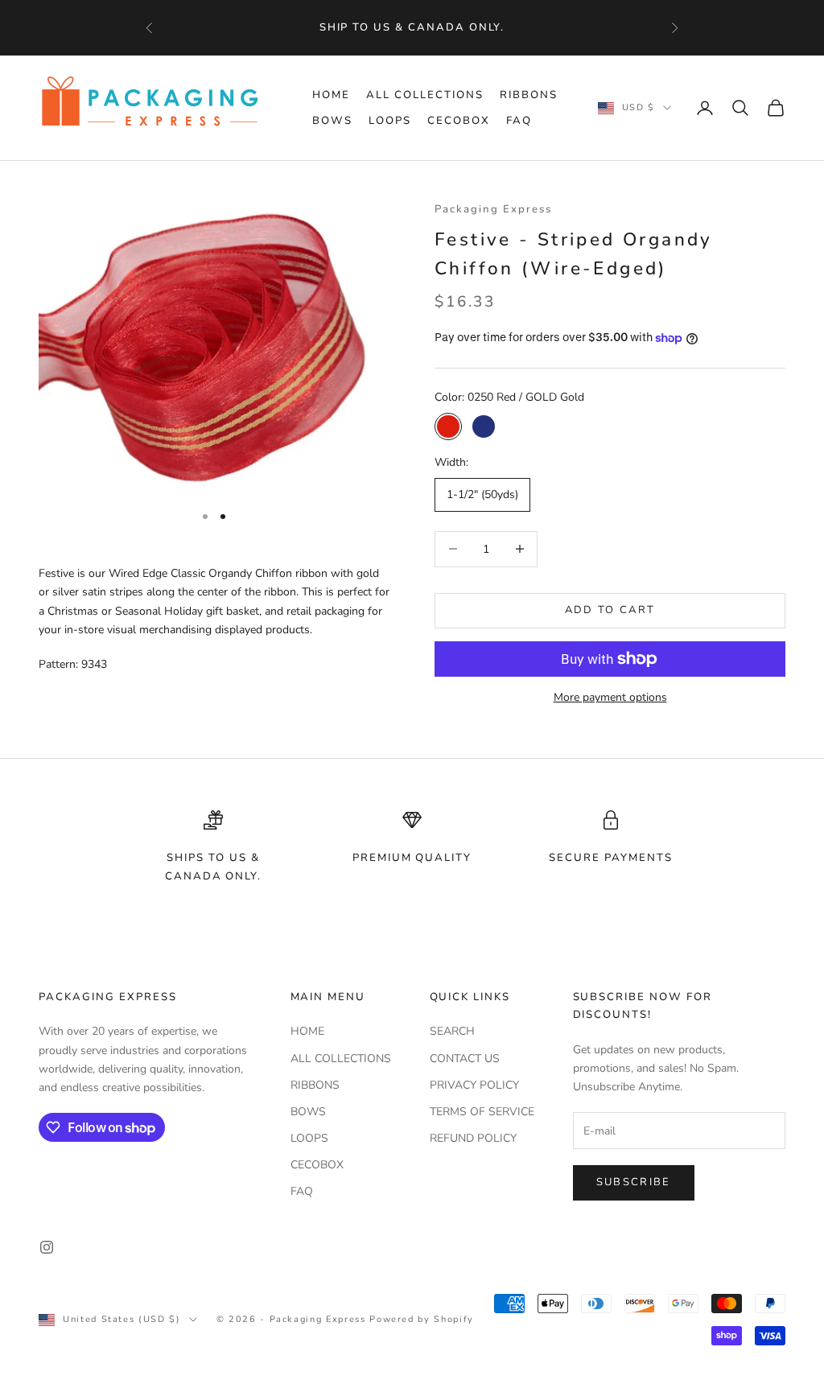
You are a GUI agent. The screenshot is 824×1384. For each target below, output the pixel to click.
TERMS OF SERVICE (482, 1111)
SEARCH (452, 1031)
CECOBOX (458, 120)
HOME (331, 95)
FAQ (519, 120)
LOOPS (390, 120)
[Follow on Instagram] (47, 1247)
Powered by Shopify (421, 1319)
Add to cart (610, 610)
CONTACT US (465, 1058)
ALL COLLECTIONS (425, 95)
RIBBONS (529, 95)
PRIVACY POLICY (474, 1085)
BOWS (332, 120)
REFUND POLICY (473, 1138)
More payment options (610, 697)
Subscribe (633, 1182)
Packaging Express (493, 209)
